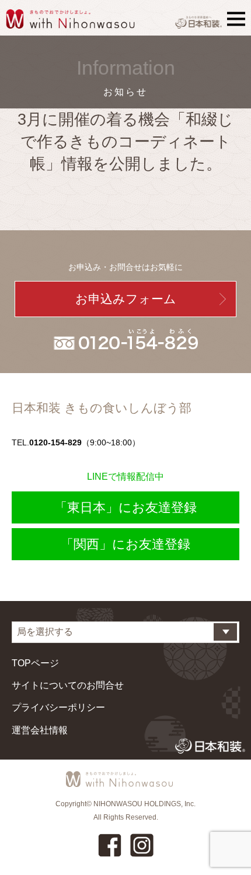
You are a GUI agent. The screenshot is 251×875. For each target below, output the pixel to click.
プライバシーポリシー (58, 707)
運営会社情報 (40, 730)
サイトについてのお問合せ (68, 685)
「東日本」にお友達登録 (125, 507)
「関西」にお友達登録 (125, 544)
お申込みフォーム (125, 298)
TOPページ (35, 663)
